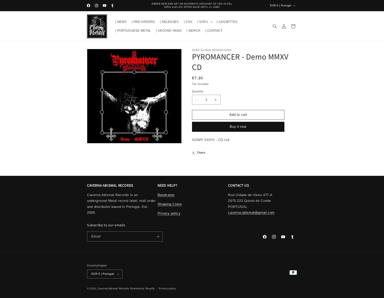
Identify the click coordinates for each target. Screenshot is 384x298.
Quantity (197, 91)
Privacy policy (169, 213)
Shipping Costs (170, 204)
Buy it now (238, 126)
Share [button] (201, 152)
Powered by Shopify (142, 288)
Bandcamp (166, 195)
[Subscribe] (157, 236)
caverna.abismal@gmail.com (251, 212)
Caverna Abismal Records (113, 288)
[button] (204, 21)
